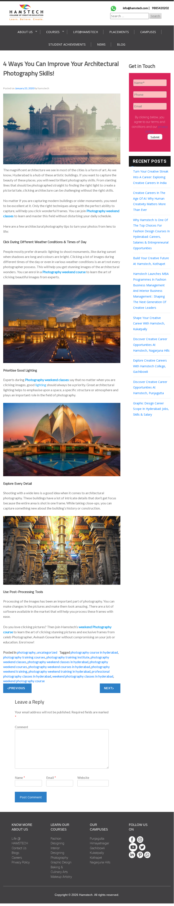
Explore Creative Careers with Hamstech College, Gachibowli (150, 366)
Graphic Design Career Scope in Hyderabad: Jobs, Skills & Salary (151, 408)
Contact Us (19, 848)
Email (51, 777)
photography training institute (67, 657)
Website (83, 777)
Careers (17, 858)
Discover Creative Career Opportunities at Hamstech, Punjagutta (150, 387)
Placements (119, 32)
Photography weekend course (64, 272)
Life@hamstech (85, 32)
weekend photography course (24, 681)
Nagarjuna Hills (100, 862)
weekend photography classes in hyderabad (82, 676)
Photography (26, 652)
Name (20, 777)
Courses (53, 32)
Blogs (15, 853)
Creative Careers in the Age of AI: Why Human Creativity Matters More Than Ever (149, 201)
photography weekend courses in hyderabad (59, 667)
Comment (21, 727)
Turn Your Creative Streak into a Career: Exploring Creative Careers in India (150, 177)
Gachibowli (97, 848)
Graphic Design (61, 862)
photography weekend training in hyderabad (59, 671)
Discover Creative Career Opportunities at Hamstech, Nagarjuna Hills (151, 344)
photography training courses (24, 657)
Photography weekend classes (47, 380)
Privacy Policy (21, 862)
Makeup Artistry (61, 877)
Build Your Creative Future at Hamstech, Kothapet (151, 261)
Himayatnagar (99, 843)
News (101, 44)
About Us (25, 32)
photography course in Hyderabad (94, 652)
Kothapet (96, 858)
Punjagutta (97, 839)
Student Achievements (67, 44)
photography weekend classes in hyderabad (58, 662)
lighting (40, 385)
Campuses (148, 32)
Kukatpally (97, 853)
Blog (121, 44)
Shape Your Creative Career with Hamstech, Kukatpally (149, 323)
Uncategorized (47, 652)
